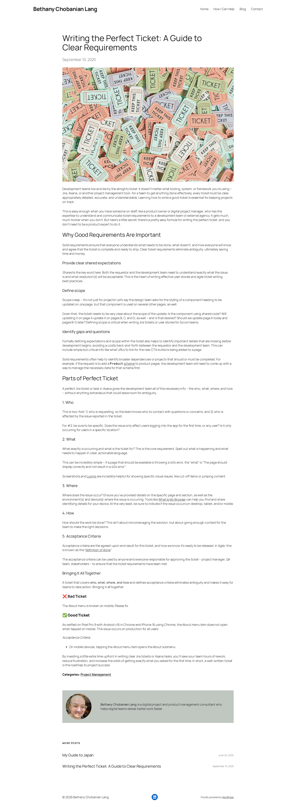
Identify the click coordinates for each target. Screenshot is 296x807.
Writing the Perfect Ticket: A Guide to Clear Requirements (111, 766)
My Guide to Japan (78, 755)
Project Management (96, 674)
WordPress (228, 797)
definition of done (97, 550)
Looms (91, 476)
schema (129, 363)
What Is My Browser (172, 499)
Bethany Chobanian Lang (65, 9)
